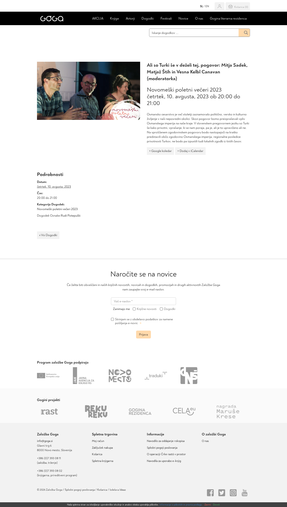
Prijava (143, 334)
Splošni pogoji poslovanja (162, 448)
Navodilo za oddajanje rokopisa (166, 441)
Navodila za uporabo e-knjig (164, 461)
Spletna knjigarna (102, 461)
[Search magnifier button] (244, 33)
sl (201, 6)
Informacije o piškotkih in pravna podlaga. (180, 504)
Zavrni (207, 504)
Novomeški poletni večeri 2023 (57, 209)
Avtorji (130, 18)
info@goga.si (45, 441)
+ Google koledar (160, 151)
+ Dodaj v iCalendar (190, 151)
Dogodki (147, 18)
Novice (183, 18)
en (207, 6)
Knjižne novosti (147, 309)
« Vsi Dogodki (48, 235)
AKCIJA (97, 18)
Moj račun (98, 441)
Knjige (114, 18)
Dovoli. (216, 504)
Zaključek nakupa (102, 448)
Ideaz (123, 490)
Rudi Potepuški (70, 215)
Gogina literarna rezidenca (228, 18)
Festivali (166, 18)
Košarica (97, 454)
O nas (199, 18)
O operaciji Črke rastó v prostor (166, 454)
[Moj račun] (219, 6)
